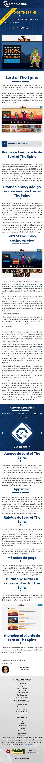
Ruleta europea (22, 688)
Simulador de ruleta (22, 711)
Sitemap (22, 723)
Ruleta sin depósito (22, 709)
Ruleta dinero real (22, 697)
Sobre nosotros (22, 730)
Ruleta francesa (22, 690)
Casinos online (22, 705)
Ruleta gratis (22, 686)
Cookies (22, 728)
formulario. (29, 744)
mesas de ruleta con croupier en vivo (29, 286)
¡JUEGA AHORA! (22, 28)
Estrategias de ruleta (22, 714)
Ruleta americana (22, 693)
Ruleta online (22, 683)
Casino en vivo (22, 707)
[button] (2, 433)
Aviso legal (22, 726)
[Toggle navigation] (38, 4)
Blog (22, 721)
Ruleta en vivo (22, 695)
